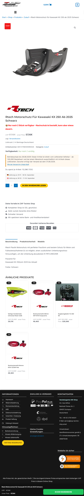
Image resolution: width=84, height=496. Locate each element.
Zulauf (46, 147)
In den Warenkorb (63, 492)
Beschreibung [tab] (11, 242)
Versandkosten (14, 139)
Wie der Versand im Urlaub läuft (18, 164)
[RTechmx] (20, 108)
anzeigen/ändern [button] (37, 436)
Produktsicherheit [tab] (27, 242)
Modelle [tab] (41, 242)
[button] (15, 12)
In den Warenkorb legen (34, 185)
